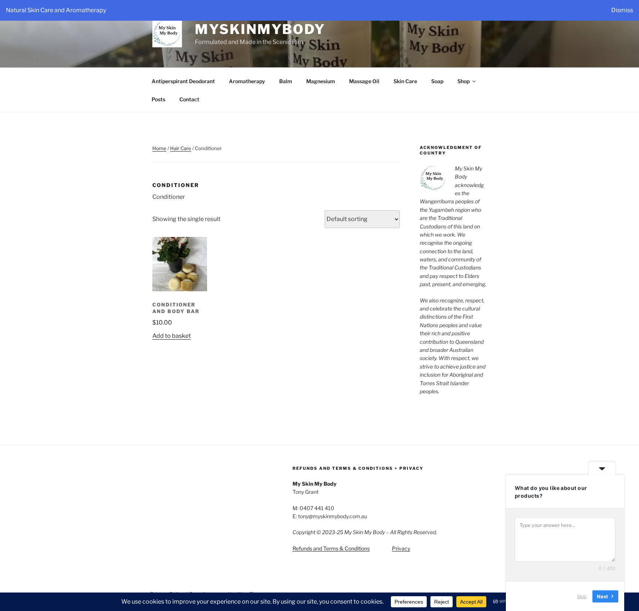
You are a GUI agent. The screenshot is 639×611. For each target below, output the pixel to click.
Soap (437, 81)
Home (159, 148)
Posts (158, 99)
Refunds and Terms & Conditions (331, 548)
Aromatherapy (247, 81)
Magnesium (320, 81)
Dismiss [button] (622, 10)
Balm (285, 81)
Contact (189, 99)
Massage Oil (364, 81)
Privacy (401, 548)
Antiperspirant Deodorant (183, 81)
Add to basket (171, 335)
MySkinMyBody (260, 29)
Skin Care (405, 81)
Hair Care (180, 148)
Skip (581, 596)
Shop (463, 81)
